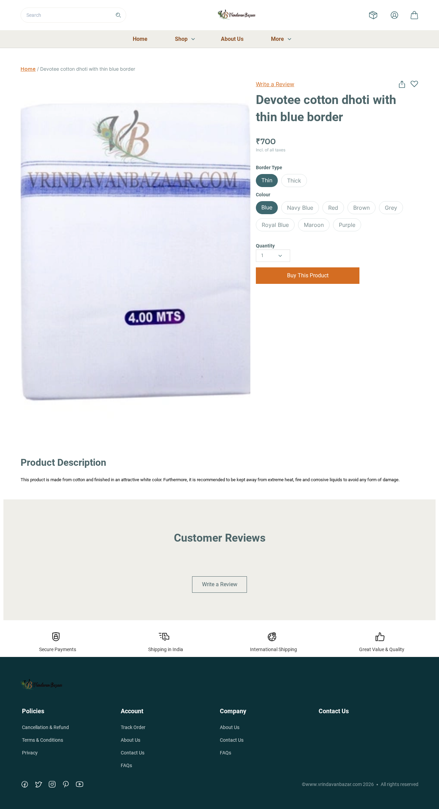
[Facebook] (25, 784)
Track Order (133, 727)
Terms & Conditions (42, 740)
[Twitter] (38, 784)
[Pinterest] (66, 784)
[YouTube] (79, 784)
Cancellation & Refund (45, 727)
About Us (130, 740)
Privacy (30, 752)
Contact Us (132, 752)
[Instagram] (52, 784)
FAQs (126, 765)
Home (28, 69)
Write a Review (275, 84)
